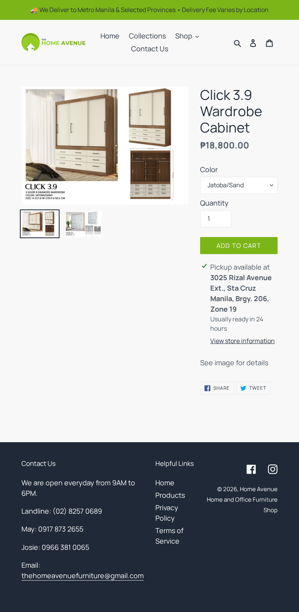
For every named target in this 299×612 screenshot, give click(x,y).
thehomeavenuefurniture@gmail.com (82, 575)
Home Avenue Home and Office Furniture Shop (242, 499)
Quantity (214, 202)
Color (209, 169)
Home (164, 482)
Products (170, 495)
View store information (242, 341)
